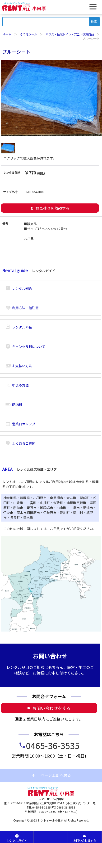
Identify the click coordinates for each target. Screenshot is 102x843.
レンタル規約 (18, 288)
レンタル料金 (18, 327)
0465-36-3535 (52, 745)
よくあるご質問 (20, 443)
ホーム (7, 34)
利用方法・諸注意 (22, 307)
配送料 (13, 404)
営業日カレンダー (22, 424)
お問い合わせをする (49, 708)
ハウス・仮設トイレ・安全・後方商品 (70, 34)
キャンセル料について (25, 346)
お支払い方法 (18, 365)
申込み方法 (17, 385)
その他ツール (28, 34)
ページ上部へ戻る (51, 775)
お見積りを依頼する (50, 208)
